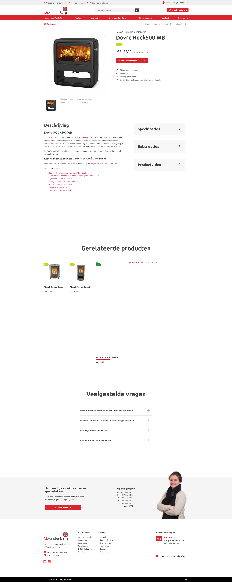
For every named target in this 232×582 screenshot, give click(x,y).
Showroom (183, 17)
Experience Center (99, 163)
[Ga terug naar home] (55, 10)
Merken (77, 17)
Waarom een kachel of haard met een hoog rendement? (107, 420)
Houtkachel (141, 32)
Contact (165, 17)
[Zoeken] (137, 10)
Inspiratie (95, 17)
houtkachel (107, 137)
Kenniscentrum (145, 17)
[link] (55, 282)
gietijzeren (83, 137)
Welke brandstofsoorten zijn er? (95, 440)
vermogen (52, 143)
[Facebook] (45, 561)
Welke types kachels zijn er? (93, 430)
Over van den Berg (117, 17)
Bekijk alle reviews (171, 543)
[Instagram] (49, 561)
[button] (104, 35)
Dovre (49, 137)
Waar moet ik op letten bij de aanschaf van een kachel (106, 410)
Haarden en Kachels (53, 17)
